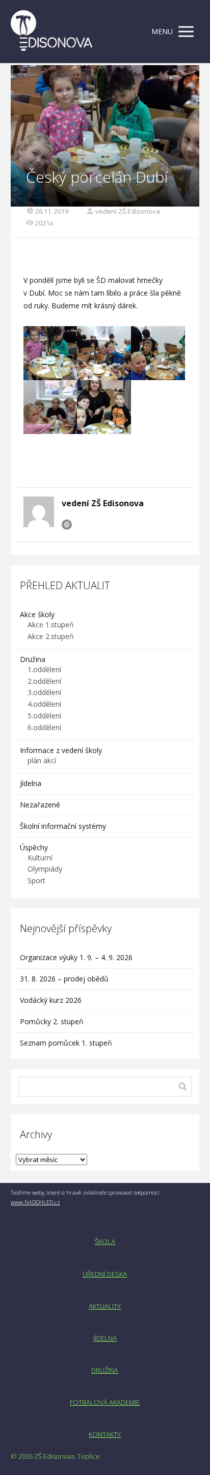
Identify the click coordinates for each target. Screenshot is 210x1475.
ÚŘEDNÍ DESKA (105, 1274)
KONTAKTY (105, 1434)
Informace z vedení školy (61, 750)
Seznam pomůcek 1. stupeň (66, 1043)
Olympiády (45, 869)
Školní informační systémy (63, 826)
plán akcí (42, 760)
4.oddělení (44, 704)
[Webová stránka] (67, 524)
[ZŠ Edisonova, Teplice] (51, 31)
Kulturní (40, 857)
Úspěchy (34, 847)
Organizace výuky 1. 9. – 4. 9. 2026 (76, 957)
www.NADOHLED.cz (35, 1202)
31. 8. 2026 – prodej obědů (64, 979)
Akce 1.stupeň (51, 624)
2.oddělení (44, 681)
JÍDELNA (105, 1338)
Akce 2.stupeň (51, 636)
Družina (32, 659)
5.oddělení (44, 715)
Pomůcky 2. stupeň (52, 1021)
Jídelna (30, 783)
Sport (36, 880)
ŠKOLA (105, 1241)
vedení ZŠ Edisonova (127, 211)
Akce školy (37, 614)
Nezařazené (40, 804)
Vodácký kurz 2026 (51, 1000)
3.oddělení (44, 692)
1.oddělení (44, 669)
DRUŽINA (104, 1370)
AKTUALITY (105, 1306)
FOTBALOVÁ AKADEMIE (105, 1402)
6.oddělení (44, 727)
